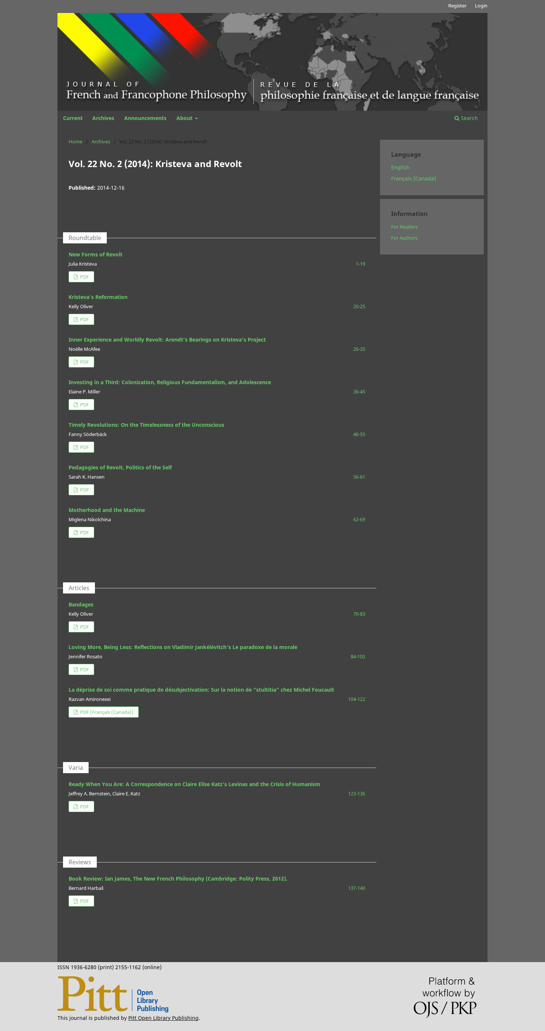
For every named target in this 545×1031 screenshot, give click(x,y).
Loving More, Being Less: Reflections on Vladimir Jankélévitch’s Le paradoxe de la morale (183, 647)
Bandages (81, 604)
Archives (103, 118)
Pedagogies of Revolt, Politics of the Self (120, 467)
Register (457, 5)
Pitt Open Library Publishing (163, 1017)
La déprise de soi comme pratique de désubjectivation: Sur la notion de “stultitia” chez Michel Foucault (201, 689)
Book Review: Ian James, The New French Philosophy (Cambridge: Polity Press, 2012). (178, 878)
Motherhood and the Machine (107, 509)
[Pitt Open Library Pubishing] (112, 1010)
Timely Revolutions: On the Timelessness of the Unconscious (146, 424)
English (400, 167)
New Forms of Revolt (95, 254)
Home (75, 141)
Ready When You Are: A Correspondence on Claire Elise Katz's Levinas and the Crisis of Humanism (194, 784)
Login (481, 5)
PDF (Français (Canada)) (106, 712)
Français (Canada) (413, 178)
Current (73, 118)
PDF (84, 276)
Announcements (145, 118)
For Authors (404, 238)
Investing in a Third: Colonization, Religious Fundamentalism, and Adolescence (170, 382)
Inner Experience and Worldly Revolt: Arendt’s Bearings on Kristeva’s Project (167, 339)
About (185, 118)
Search (468, 118)
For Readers (404, 226)
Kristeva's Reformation (98, 296)
